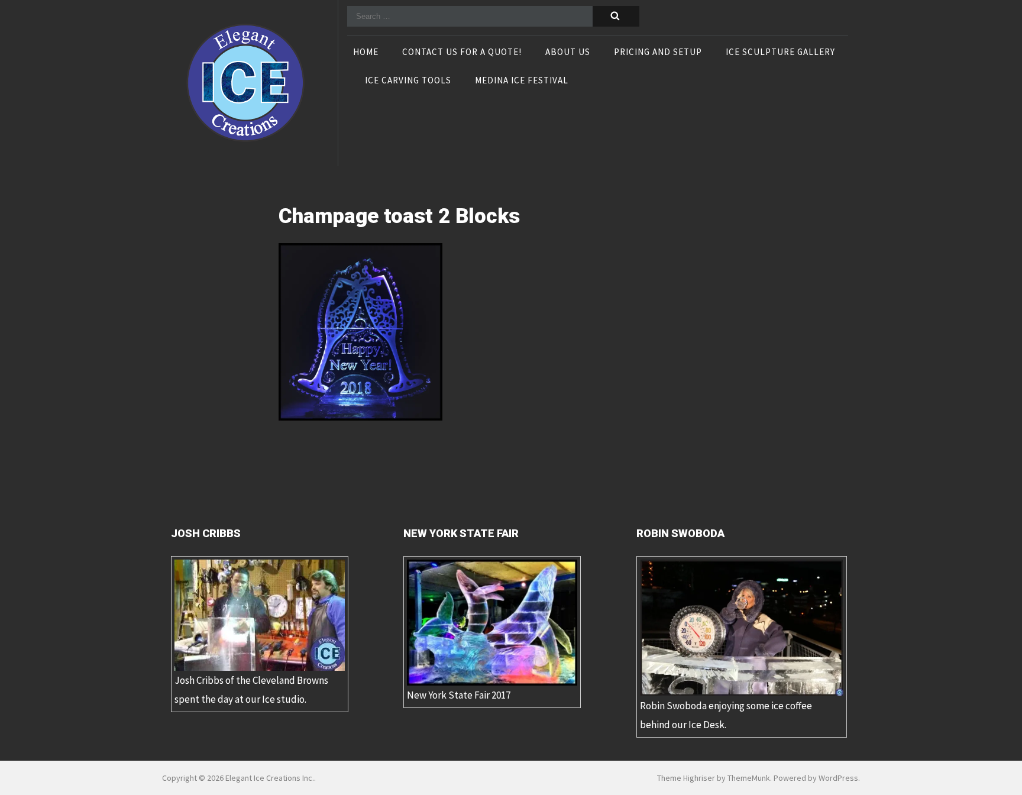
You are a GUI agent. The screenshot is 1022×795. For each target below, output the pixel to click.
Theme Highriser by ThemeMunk (713, 778)
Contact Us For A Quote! (462, 52)
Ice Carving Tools (408, 81)
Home (366, 52)
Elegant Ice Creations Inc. (269, 778)
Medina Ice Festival (521, 81)
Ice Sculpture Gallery (780, 52)
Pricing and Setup (658, 52)
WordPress (838, 778)
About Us (567, 52)
